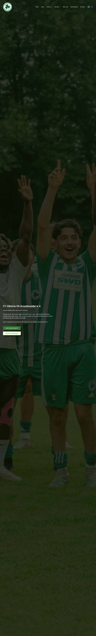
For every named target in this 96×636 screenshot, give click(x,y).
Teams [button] (49, 7)
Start (37, 7)
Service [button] (57, 7)
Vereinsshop (74, 7)
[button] (51, 7)
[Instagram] (92, 7)
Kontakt (82, 7)
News (42, 7)
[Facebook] (89, 7)
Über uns (65, 7)
